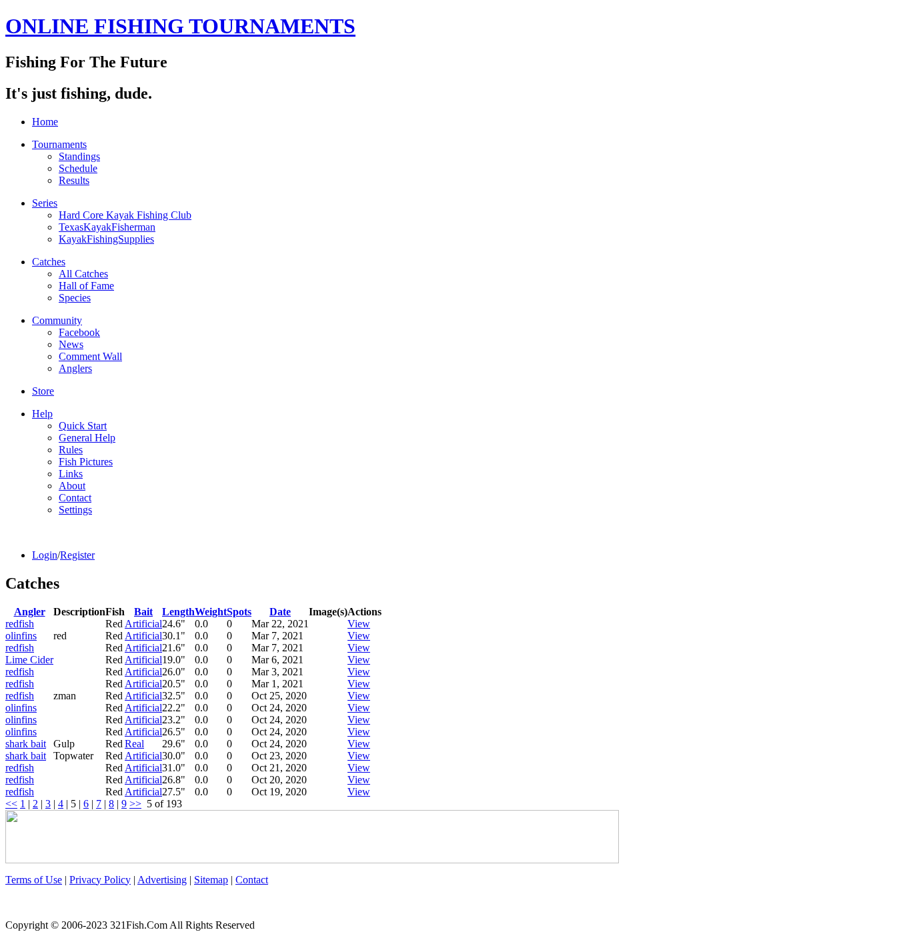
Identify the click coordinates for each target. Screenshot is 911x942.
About (72, 485)
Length (178, 611)
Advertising (162, 879)
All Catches (83, 273)
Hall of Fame (86, 285)
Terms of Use (33, 879)
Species (75, 297)
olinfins (21, 635)
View (358, 623)
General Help (87, 437)
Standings (79, 156)
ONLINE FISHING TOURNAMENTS (180, 26)
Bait (143, 611)
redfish (19, 623)
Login (44, 555)
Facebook (79, 332)
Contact (75, 497)
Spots (239, 611)
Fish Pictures (86, 461)
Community (57, 320)
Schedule (78, 168)
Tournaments (59, 144)
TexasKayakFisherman (107, 227)
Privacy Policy (100, 879)
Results (74, 180)
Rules (71, 449)
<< (11, 803)
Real (134, 743)
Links (71, 473)
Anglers (75, 368)
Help (42, 413)
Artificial (143, 623)
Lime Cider (29, 659)
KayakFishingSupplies (106, 239)
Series (44, 203)
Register (77, 555)
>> (135, 803)
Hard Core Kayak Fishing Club (125, 215)
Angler (29, 611)
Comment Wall (90, 356)
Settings (75, 509)
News (71, 344)
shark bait (25, 743)
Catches (48, 261)
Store (43, 391)
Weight (211, 611)
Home (45, 121)
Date (280, 611)
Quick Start (83, 425)
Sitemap (211, 879)
